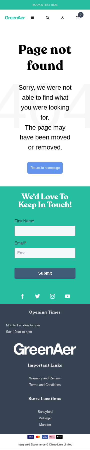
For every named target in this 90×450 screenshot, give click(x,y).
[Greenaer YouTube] (67, 296)
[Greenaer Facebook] (22, 296)
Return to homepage (45, 168)
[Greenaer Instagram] (52, 296)
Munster (45, 425)
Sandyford (45, 412)
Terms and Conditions (45, 385)
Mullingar (45, 418)
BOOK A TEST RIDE (45, 4)
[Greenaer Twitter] (37, 296)
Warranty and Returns (45, 378)
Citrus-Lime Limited (60, 444)
